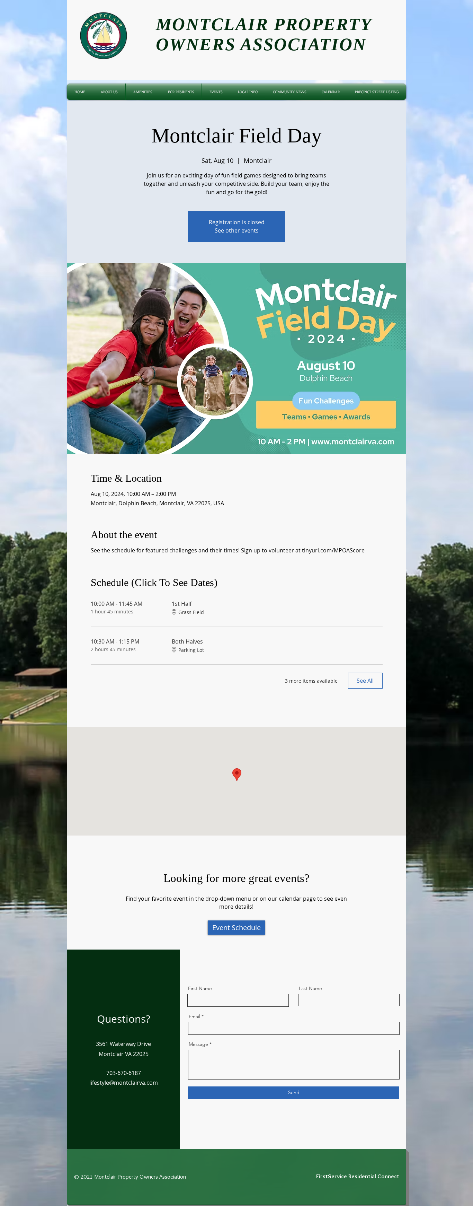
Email (194, 1016)
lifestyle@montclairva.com (123, 1082)
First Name (200, 988)
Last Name (310, 988)
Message (198, 1044)
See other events (237, 230)
